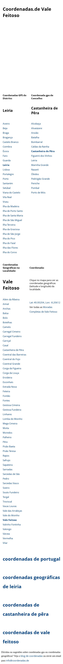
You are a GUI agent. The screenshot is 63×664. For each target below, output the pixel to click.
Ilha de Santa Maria (13, 215)
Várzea (6, 533)
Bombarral (37, 141)
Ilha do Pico (9, 238)
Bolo (5, 317)
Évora (6, 151)
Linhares (7, 414)
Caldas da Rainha (40, 146)
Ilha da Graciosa (11, 229)
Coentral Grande (11, 363)
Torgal (6, 496)
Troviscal (7, 501)
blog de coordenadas (32, 655)
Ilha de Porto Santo (13, 210)
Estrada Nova (10, 386)
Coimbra (7, 146)
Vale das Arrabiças (12, 510)
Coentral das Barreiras (14, 354)
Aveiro (6, 123)
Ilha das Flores (10, 247)
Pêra (5, 441)
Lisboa (6, 169)
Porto (6, 178)
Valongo (7, 529)
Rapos (6, 455)
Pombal (35, 187)
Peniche (35, 183)
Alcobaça (36, 123)
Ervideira (7, 377)
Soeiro (6, 487)
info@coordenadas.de (17, 660)
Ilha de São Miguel (12, 220)
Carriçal (7, 340)
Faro (5, 155)
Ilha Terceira (9, 224)
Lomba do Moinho (12, 418)
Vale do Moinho (11, 515)
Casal (5, 345)
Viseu (5, 201)
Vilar (5, 542)
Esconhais (8, 382)
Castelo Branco (11, 141)
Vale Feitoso (10, 519)
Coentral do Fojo (11, 359)
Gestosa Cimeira (11, 405)
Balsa (5, 313)
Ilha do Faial (9, 243)
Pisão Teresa (9, 451)
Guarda (7, 160)
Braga (6, 132)
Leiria (6, 164)
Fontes (6, 400)
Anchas (6, 308)
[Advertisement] (31, 59)
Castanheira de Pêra (43, 151)
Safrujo (6, 460)
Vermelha (8, 538)
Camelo (7, 326)
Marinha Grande (39, 164)
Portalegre (8, 174)
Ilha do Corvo (10, 252)
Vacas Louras (10, 506)
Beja (5, 128)
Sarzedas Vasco (11, 483)
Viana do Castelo (11, 192)
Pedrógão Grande (40, 178)
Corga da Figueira (12, 368)
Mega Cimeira (10, 423)
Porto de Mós (38, 192)
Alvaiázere (36, 128)
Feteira (6, 391)
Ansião (34, 132)
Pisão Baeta (9, 446)
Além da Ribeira (11, 299)
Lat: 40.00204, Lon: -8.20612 (45, 302)
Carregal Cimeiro (11, 331)
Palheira (7, 437)
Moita (6, 428)
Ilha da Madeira (11, 206)
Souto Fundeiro (11, 492)
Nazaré (35, 169)
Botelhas (7, 322)
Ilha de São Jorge (11, 233)
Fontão (6, 395)
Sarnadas (7, 469)
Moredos (7, 432)
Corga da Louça (11, 372)
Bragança (8, 137)
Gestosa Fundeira (12, 409)
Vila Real (7, 197)
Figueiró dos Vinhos (41, 155)
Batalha (35, 137)
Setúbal (7, 187)
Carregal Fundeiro (12, 336)
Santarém (8, 183)
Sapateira (8, 464)
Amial (6, 304)
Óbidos (35, 174)
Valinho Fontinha (12, 524)
